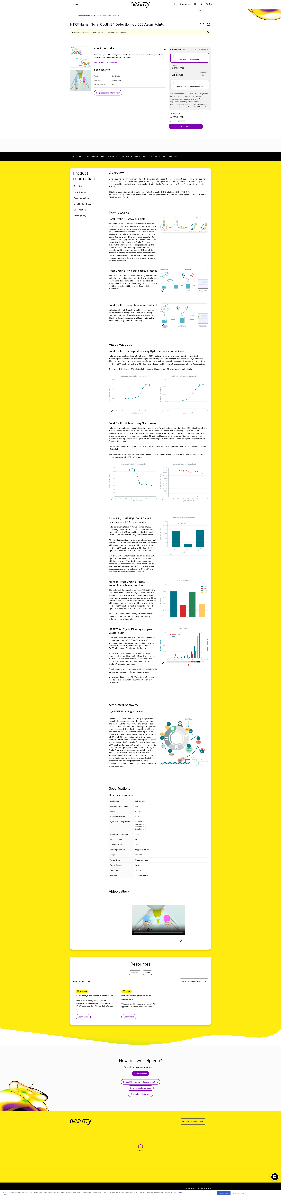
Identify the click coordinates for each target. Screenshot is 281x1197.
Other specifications (121, 795)
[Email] (208, 26)
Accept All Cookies (223, 1193)
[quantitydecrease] (197, 115)
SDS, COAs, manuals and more (133, 156)
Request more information (108, 93)
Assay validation (81, 198)
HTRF (96, 15)
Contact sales (140, 1073)
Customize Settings (238, 1193)
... (71, 15)
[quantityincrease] (209, 115)
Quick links (76, 156)
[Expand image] (163, 229)
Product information (95, 156)
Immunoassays (84, 15)
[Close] (277, 1193)
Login (202, 75)
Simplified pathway (82, 204)
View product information (105, 62)
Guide (147, 972)
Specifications (80, 209)
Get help (173, 156)
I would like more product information (140, 1082)
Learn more (83, 1016)
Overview (78, 186)
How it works (80, 192)
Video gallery (80, 215)
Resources (112, 156)
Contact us (185, 4)
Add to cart (186, 126)
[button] (195, 4)
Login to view (173, 121)
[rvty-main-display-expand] (181, 940)
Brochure (134, 972)
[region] (140, 1193)
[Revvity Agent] (274, 1176)
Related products (158, 156)
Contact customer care (140, 1088)
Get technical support (140, 1094)
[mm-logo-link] (140, 4)
